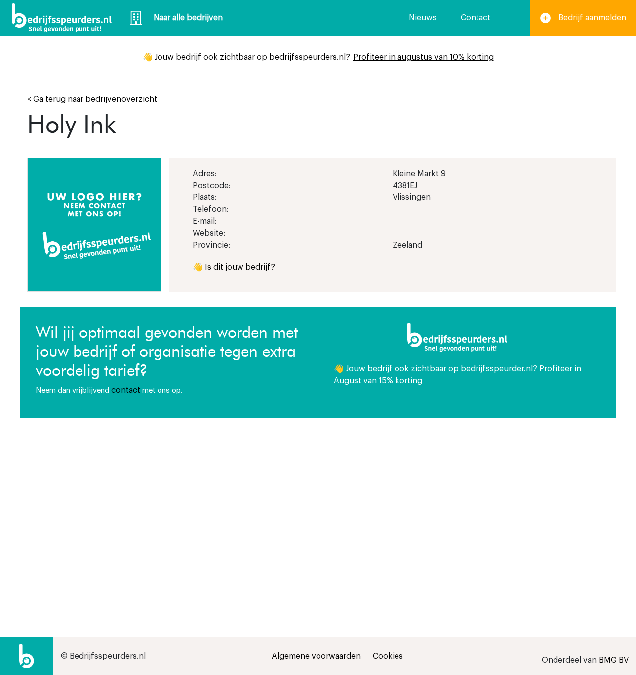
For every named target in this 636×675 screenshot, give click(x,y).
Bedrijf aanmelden (592, 18)
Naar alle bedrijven (188, 18)
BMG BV (614, 660)
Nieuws (423, 18)
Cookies (388, 656)
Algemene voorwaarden (316, 656)
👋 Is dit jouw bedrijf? (234, 267)
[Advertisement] (467, 503)
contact (125, 390)
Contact (475, 18)
